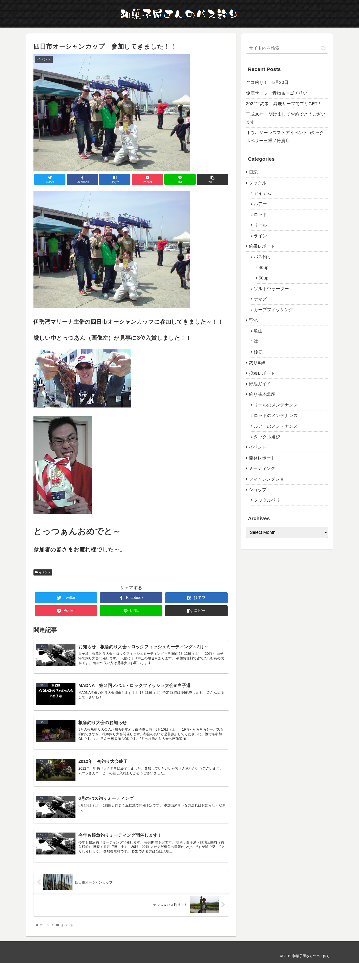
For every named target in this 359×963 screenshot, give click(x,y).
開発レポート (262, 458)
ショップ (257, 489)
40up (263, 267)
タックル (257, 182)
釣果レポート (262, 246)
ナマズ (260, 299)
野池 (253, 320)
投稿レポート (262, 373)
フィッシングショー (268, 479)
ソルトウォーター (271, 288)
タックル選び (267, 436)
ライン (260, 235)
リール (260, 225)
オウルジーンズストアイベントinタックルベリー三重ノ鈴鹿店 (285, 136)
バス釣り (262, 256)
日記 (253, 172)
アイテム (262, 193)
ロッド (260, 214)
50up (263, 278)
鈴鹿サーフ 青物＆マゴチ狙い (276, 93)
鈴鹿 (258, 352)
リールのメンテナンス (276, 405)
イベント (45, 572)
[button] (323, 48)
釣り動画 (257, 362)
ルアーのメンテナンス (276, 426)
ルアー (260, 203)
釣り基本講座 (262, 394)
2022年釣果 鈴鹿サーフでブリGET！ (284, 103)
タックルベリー (269, 500)
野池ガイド (260, 383)
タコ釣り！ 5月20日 (267, 82)
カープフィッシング (273, 309)
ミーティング (262, 468)
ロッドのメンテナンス (276, 415)
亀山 (258, 330)
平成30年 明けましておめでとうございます (286, 118)
